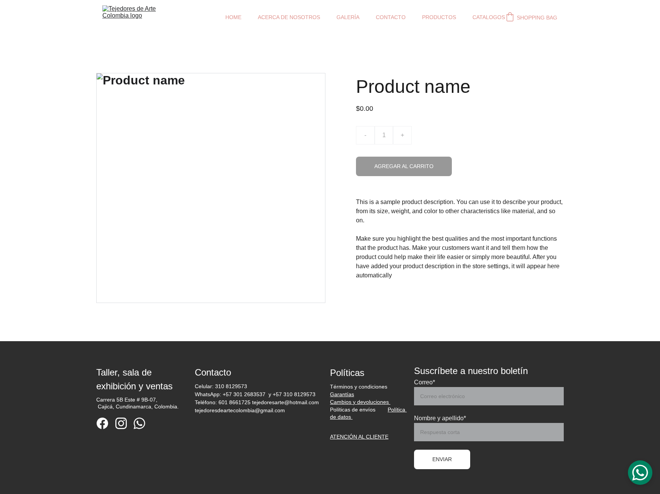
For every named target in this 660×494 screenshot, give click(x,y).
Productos (439, 17)
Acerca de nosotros (289, 17)
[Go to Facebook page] (102, 423)
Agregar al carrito (404, 166)
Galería (347, 17)
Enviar (442, 459)
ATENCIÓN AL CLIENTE (359, 437)
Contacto (391, 17)
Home (233, 17)
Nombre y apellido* (440, 418)
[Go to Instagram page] (121, 423)
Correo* (424, 382)
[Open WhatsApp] (640, 472)
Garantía (340, 394)
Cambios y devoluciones (360, 402)
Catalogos (488, 17)
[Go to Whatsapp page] (139, 423)
